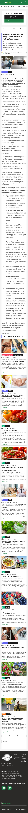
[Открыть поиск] (22, 2)
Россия (10, 390)
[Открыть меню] (1, 2)
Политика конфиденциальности (23, 760)
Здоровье (13, 6)
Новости (11, 28)
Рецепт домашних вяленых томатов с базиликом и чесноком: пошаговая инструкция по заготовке (12, 469)
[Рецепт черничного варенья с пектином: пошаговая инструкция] (14, 598)
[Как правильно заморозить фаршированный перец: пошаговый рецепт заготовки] (14, 416)
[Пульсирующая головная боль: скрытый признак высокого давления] (14, 633)
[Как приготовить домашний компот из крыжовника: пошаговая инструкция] (14, 669)
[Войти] (26, 2)
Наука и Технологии (7, 355)
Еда (18, 6)
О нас (15, 754)
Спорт (3, 713)
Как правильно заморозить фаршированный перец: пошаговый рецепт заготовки (13, 432)
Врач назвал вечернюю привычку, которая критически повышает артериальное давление (13, 506)
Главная (5, 28)
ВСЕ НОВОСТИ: (5, 6)
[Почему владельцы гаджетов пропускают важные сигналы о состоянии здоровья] (14, 346)
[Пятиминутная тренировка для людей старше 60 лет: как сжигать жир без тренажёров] (14, 704)
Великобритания (18, 355)
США (10, 72)
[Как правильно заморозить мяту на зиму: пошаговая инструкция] (14, 527)
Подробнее (4, 372)
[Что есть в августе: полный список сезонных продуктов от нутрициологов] (14, 562)
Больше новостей (13, 735)
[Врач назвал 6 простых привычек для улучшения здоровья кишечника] (14, 381)
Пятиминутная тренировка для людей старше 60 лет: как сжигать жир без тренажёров (12, 720)
